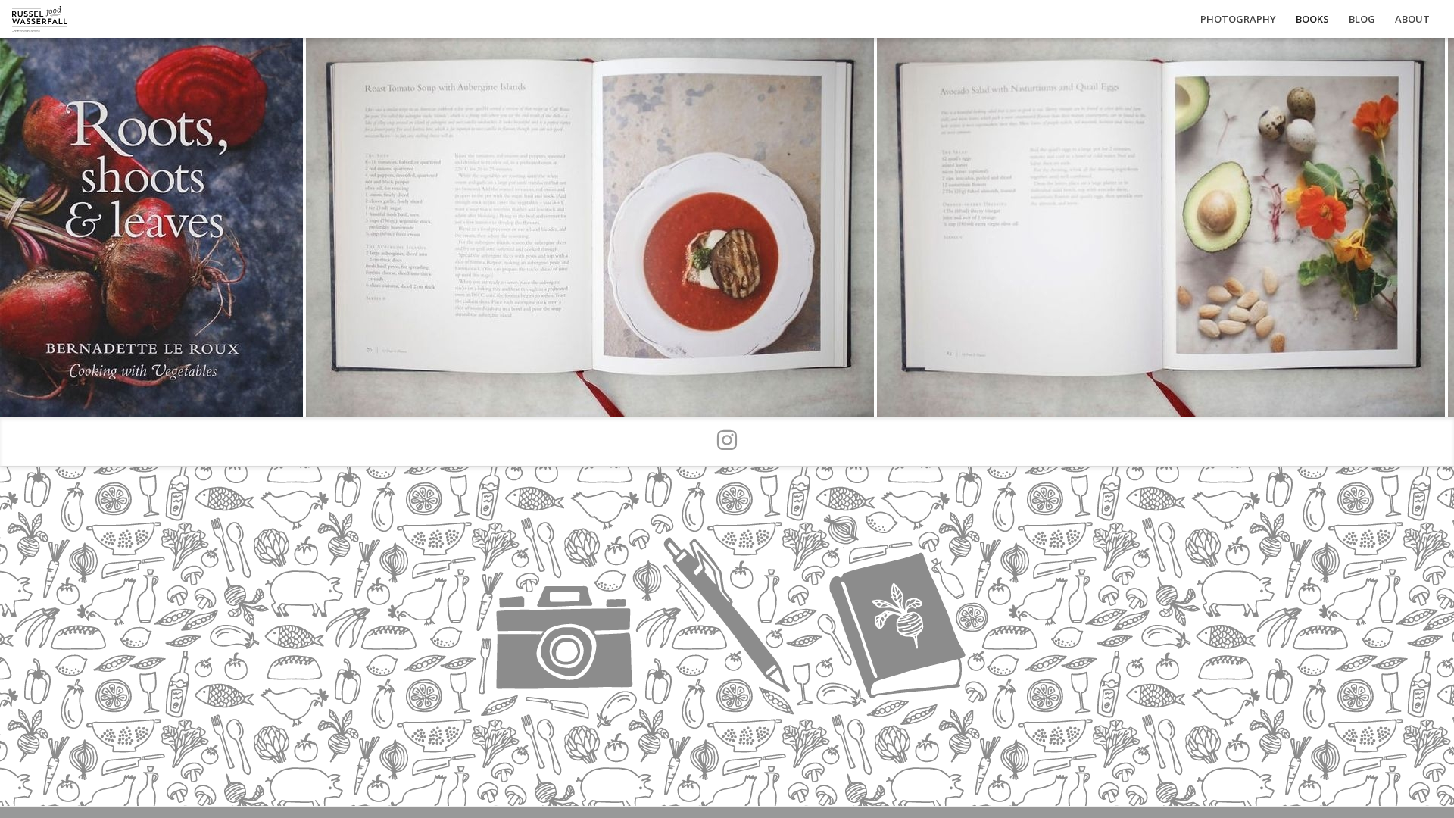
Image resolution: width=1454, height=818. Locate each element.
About (1412, 19)
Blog (1362, 19)
